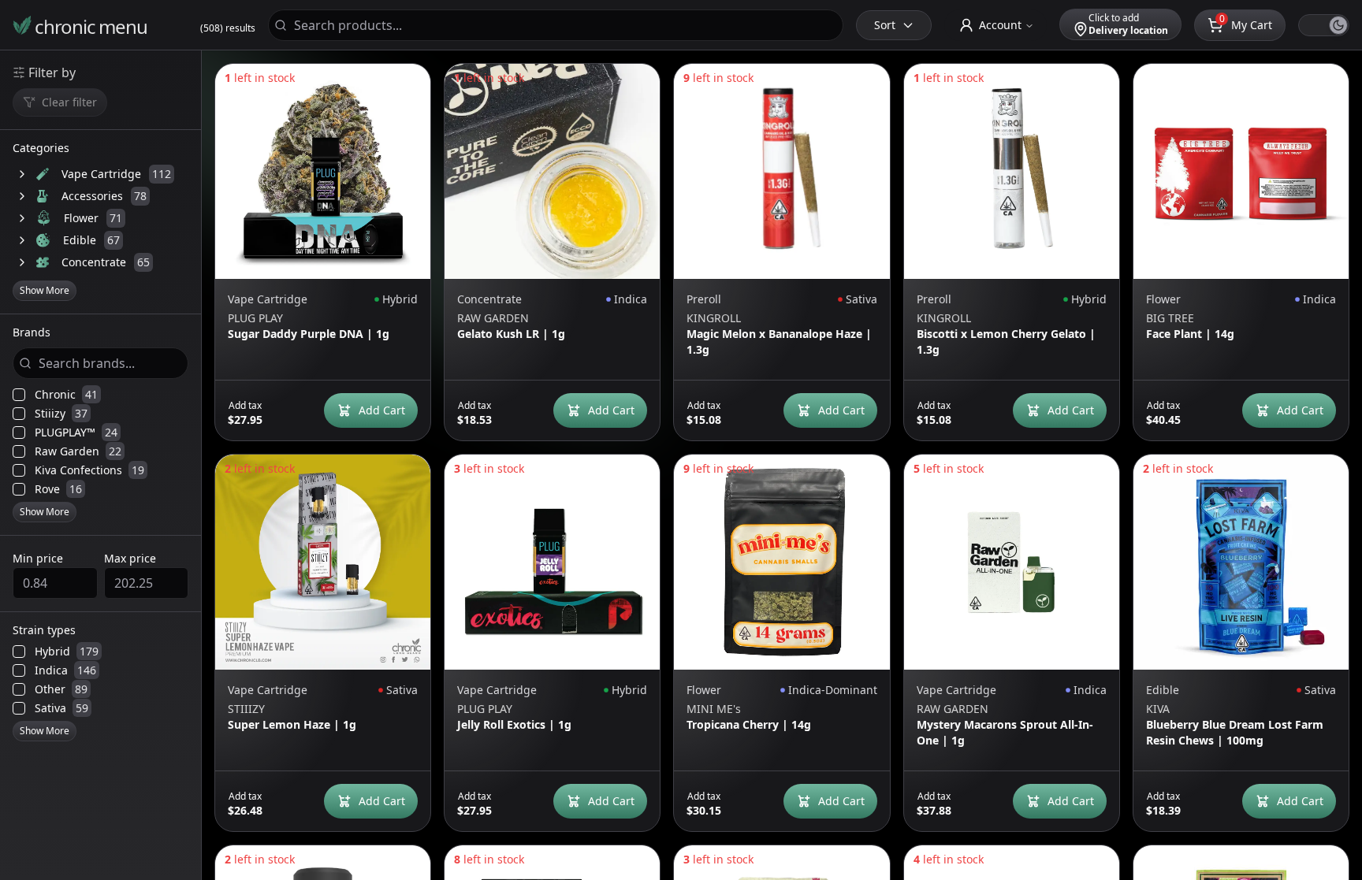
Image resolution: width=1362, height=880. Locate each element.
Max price (130, 558)
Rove (58, 489)
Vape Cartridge (101, 173)
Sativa (61, 708)
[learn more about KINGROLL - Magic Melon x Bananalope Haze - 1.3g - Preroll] (781, 171)
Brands (31, 333)
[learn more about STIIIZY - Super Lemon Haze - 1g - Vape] (322, 562)
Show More (44, 290)
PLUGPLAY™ (76, 432)
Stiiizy (61, 413)
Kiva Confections (89, 470)
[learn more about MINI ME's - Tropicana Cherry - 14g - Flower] (781, 562)
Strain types (44, 631)
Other (61, 689)
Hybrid (67, 651)
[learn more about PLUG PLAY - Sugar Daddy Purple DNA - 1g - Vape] (322, 171)
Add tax (245, 405)
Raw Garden (78, 451)
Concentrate (93, 261)
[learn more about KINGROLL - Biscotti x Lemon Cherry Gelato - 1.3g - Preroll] (1011, 171)
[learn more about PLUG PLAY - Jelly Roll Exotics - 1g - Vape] (552, 562)
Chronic (66, 394)
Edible (79, 239)
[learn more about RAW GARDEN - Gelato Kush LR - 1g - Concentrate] (552, 171)
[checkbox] (19, 394)
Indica (65, 670)
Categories (41, 149)
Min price (38, 558)
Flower (81, 217)
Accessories (92, 195)
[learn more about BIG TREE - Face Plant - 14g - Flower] (1241, 171)
